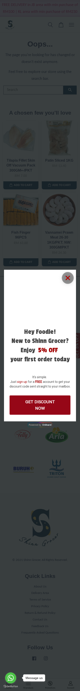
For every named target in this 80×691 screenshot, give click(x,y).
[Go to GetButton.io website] (11, 686)
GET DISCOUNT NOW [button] (40, 405)
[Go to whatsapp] (10, 677)
